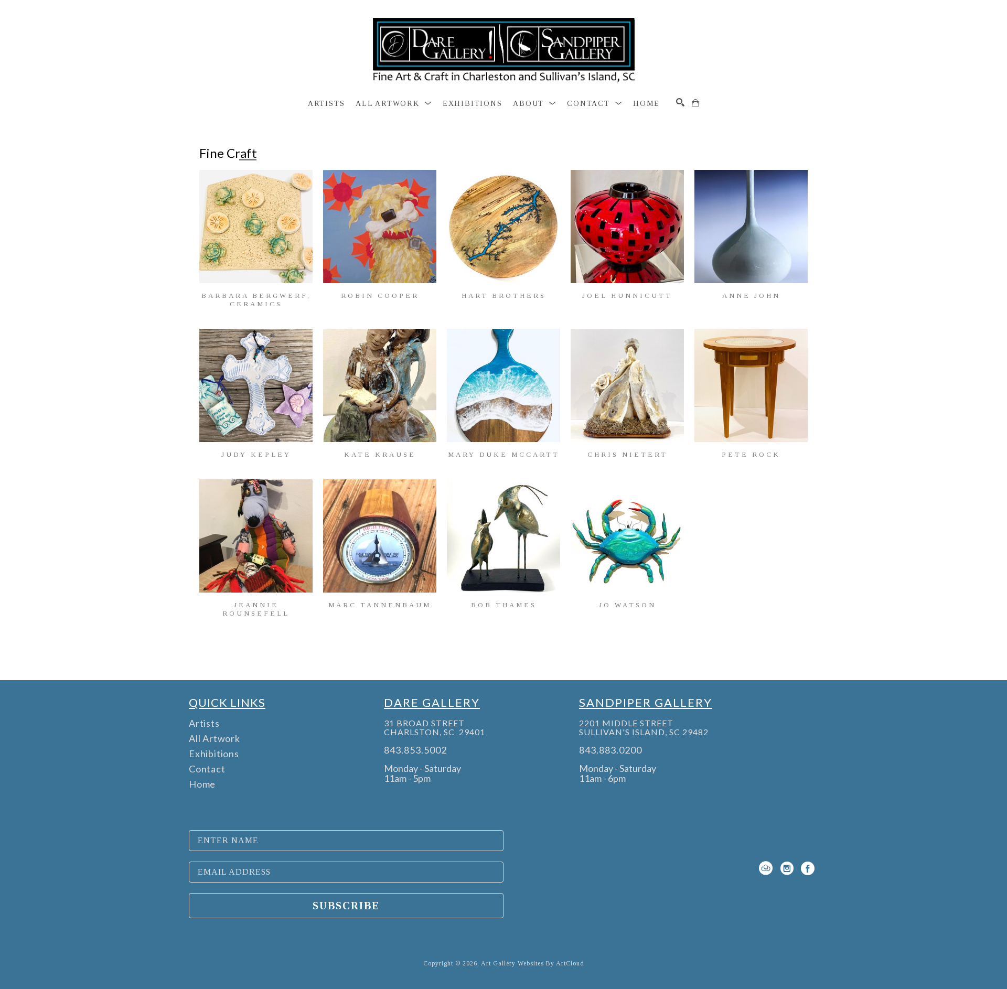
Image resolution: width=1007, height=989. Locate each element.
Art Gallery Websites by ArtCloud (532, 963)
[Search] (680, 102)
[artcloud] (766, 868)
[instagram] (787, 868)
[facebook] (808, 868)
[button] (394, 104)
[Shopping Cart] (695, 103)
